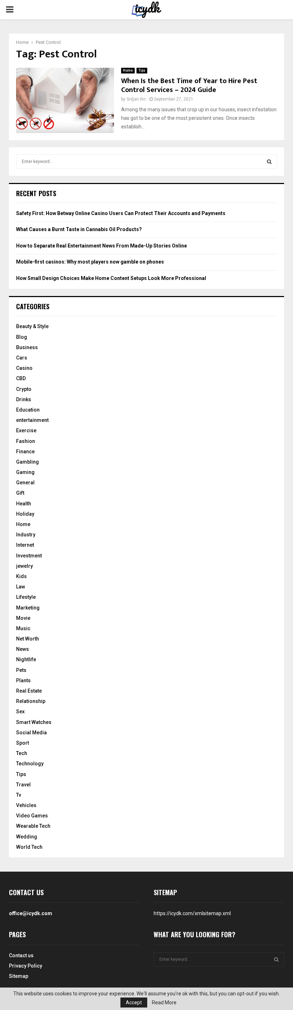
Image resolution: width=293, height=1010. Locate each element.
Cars (21, 358)
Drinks (23, 399)
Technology (30, 763)
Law (20, 587)
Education (28, 410)
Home (128, 70)
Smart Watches (33, 722)
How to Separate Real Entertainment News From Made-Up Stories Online (101, 246)
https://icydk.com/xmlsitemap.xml (192, 913)
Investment (29, 555)
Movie (23, 618)
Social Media (31, 732)
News (22, 649)
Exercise (26, 430)
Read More (164, 1002)
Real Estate (29, 691)
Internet (25, 545)
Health (23, 503)
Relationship (30, 701)
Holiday (25, 514)
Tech (21, 753)
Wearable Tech (33, 826)
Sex (20, 711)
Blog (21, 337)
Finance (25, 451)
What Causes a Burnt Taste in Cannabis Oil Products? (79, 229)
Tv (18, 795)
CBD (21, 378)
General (25, 482)
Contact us (21, 955)
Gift (20, 493)
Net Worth (27, 639)
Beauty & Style (32, 326)
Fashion (25, 441)
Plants (23, 680)
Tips (141, 70)
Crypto (23, 389)
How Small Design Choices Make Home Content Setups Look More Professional (111, 278)
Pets (21, 670)
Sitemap (18, 976)
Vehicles (26, 805)
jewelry (24, 566)
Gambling (27, 462)
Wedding (26, 837)
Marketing (28, 608)
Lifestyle (26, 597)
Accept (134, 1002)
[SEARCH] (269, 161)
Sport (22, 743)
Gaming (25, 472)
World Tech (29, 847)
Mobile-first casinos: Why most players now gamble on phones (90, 262)
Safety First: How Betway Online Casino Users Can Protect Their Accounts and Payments (120, 213)
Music (23, 628)
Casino (24, 368)
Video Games (32, 815)
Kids (21, 576)
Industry (25, 534)
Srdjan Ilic (136, 99)
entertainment (32, 420)
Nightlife (26, 659)
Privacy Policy (25, 966)
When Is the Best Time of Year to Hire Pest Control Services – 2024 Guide (189, 85)
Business (27, 347)
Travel (23, 784)
